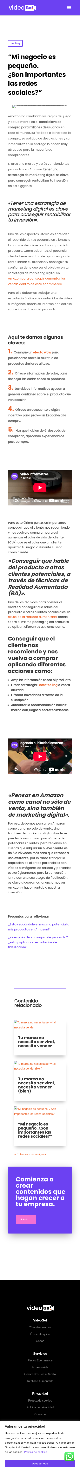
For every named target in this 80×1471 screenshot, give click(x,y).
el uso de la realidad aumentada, (32, 617)
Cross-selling (47, 685)
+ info (24, 1219)
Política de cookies (35, 1451)
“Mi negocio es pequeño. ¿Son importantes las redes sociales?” (35, 1130)
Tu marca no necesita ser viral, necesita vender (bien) (36, 1085)
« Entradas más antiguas (30, 1154)
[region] (40, 1446)
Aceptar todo (40, 1463)
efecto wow (42, 352)
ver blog (15, 43)
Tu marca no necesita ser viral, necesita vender (36, 1042)
